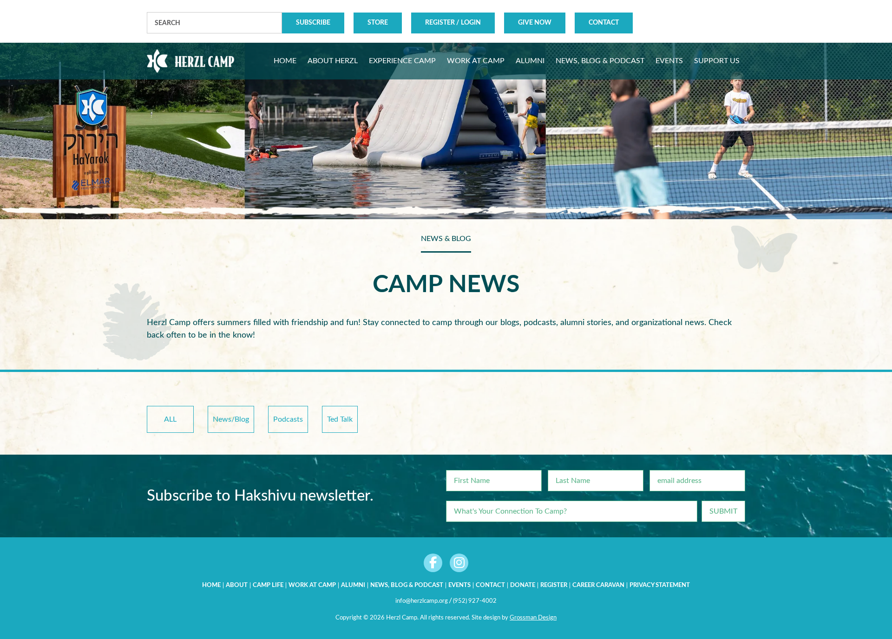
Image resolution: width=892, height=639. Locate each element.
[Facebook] (433, 563)
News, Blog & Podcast (406, 585)
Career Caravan (598, 585)
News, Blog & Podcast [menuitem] (600, 61)
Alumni (353, 585)
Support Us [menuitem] (717, 61)
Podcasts (288, 419)
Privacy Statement (660, 585)
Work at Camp (312, 585)
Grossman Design (533, 618)
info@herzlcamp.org (421, 601)
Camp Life (268, 585)
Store (377, 23)
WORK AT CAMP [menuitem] (476, 61)
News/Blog (231, 419)
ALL (170, 419)
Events (459, 585)
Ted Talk (340, 419)
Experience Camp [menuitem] (402, 61)
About (237, 585)
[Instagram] (459, 563)
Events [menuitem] (669, 61)
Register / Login (453, 23)
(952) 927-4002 (475, 601)
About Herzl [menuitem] (333, 61)
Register (553, 585)
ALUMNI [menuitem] (530, 61)
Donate (522, 585)
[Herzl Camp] (190, 61)
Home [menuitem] (285, 61)
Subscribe (313, 23)
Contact (604, 23)
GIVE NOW (534, 23)
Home (211, 585)
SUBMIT (723, 511)
